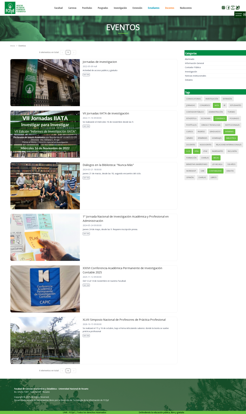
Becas (216, 158)
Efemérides (202, 138)
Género (189, 138)
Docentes (190, 144)
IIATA (217, 105)
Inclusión (232, 151)
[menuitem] (58, 8)
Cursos (189, 131)
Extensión (227, 99)
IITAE (205, 151)
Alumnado (189, 59)
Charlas (205, 158)
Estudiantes (235, 105)
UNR (202, 171)
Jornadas (190, 105)
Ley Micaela (217, 164)
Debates (189, 79)
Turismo (231, 112)
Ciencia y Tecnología (210, 125)
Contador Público (193, 67)
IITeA (197, 151)
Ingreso (201, 131)
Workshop (191, 171)
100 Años (231, 164)
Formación (191, 158)
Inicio (12, 45)
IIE (224, 105)
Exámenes (229, 131)
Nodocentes (205, 144)
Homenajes (217, 138)
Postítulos (191, 125)
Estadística (191, 118)
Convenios (220, 118)
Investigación (191, 71)
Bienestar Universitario (196, 164)
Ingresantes (217, 151)
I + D (188, 151)
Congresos (205, 105)
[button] (240, 14)
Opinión (190, 177)
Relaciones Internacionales (228, 144)
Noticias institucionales (195, 75)
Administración (216, 112)
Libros (213, 177)
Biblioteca (231, 138)
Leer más (86, 75)
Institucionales (232, 125)
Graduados (215, 131)
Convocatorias (193, 99)
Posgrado (234, 118)
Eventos (22, 45)
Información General (194, 63)
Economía (205, 118)
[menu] (123, 8)
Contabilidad (215, 171)
